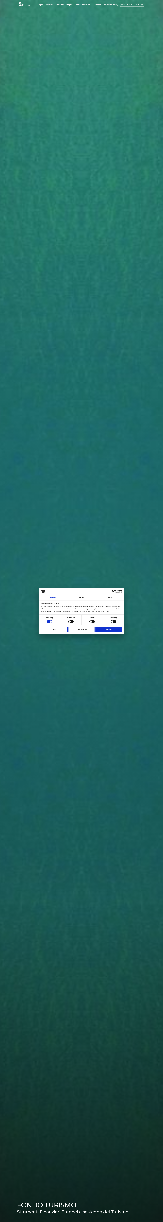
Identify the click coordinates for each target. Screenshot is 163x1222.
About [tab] (110, 597)
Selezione (97, 5)
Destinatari (60, 5)
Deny (54, 629)
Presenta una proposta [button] (132, 5)
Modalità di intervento (83, 5)
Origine (40, 5)
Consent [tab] (53, 597)
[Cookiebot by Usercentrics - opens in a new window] (113, 591)
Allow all (108, 629)
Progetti (69, 5)
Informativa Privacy (110, 5)
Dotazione (49, 5)
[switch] (71, 621)
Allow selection (82, 629)
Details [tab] (81, 597)
